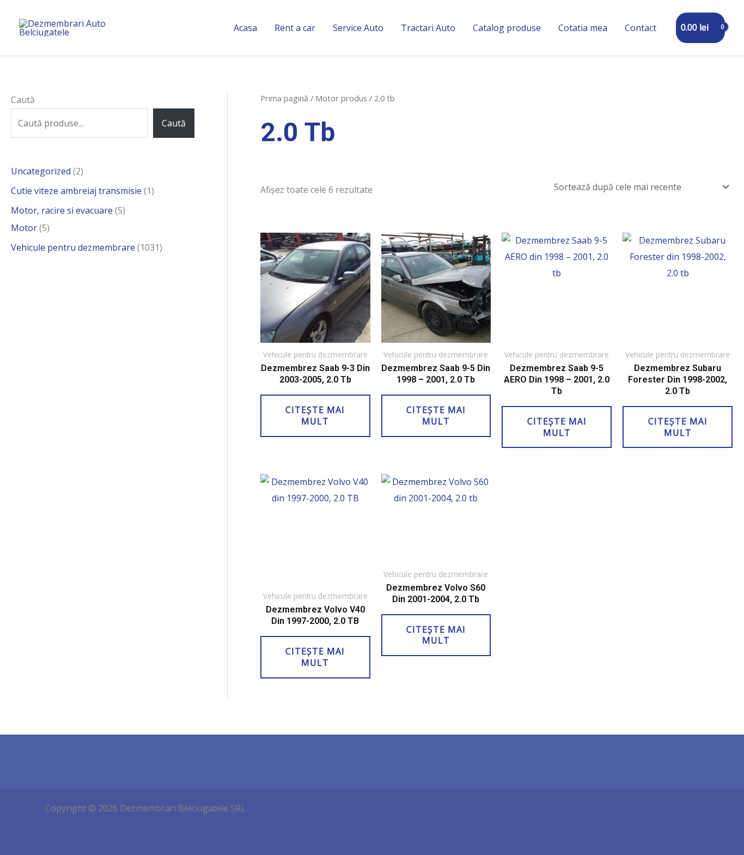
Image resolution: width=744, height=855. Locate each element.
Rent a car (295, 28)
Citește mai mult (315, 415)
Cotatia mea (582, 28)
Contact (640, 28)
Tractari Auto (428, 28)
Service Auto (358, 28)
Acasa (245, 28)
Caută (23, 100)
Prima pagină (284, 98)
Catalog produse (507, 28)
